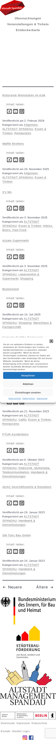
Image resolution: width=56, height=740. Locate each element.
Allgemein (31, 124)
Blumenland (10, 289)
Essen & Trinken (30, 225)
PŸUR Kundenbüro (15, 434)
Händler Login (21, 731)
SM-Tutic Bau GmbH (16, 535)
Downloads (8, 723)
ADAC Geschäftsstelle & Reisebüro (27, 486)
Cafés (23, 419)
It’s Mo (7, 192)
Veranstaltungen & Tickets (28, 24)
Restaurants (22, 133)
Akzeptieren (28, 375)
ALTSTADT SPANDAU (17, 129)
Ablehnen (28, 383)
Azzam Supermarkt (15, 240)
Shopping (26, 278)
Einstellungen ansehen (28, 392)
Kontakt (5, 731)
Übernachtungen (28, 18)
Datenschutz (15, 398)
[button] (51, 341)
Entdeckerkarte (28, 30)
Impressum (42, 398)
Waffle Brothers (13, 143)
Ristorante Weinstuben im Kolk (23, 95)
